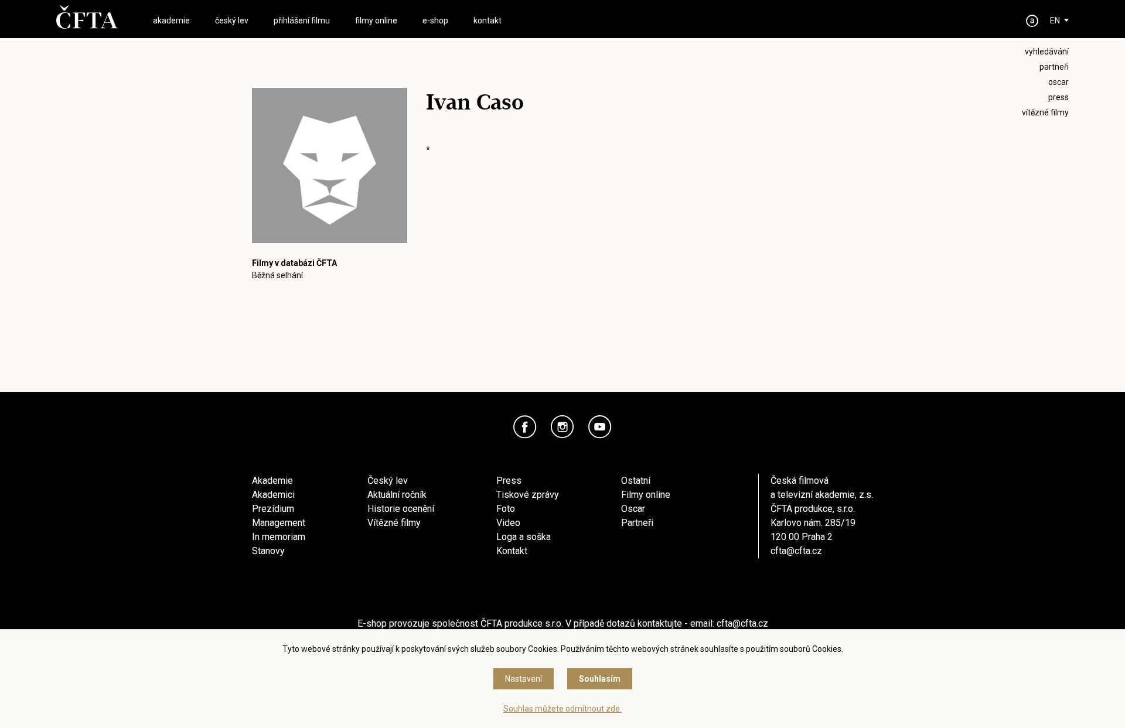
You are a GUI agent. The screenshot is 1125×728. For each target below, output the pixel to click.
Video (508, 522)
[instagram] (562, 427)
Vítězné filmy (394, 522)
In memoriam (278, 536)
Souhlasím (600, 678)
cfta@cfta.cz (796, 550)
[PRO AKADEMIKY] (1032, 21)
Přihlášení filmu (302, 20)
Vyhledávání (1047, 51)
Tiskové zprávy (527, 494)
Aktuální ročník (397, 494)
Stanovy (268, 550)
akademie (171, 20)
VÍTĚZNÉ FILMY (1045, 112)
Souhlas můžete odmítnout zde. (562, 708)
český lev (231, 20)
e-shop (435, 20)
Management (278, 522)
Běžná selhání (277, 275)
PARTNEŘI (1054, 66)
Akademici (273, 494)
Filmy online (645, 494)
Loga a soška (523, 536)
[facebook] (525, 427)
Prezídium (273, 508)
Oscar (633, 508)
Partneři (637, 522)
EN (1055, 20)
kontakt (487, 20)
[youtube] (600, 427)
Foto (505, 508)
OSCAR (1058, 82)
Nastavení (523, 678)
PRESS (1058, 97)
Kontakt (511, 550)
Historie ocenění (400, 508)
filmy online (376, 20)
